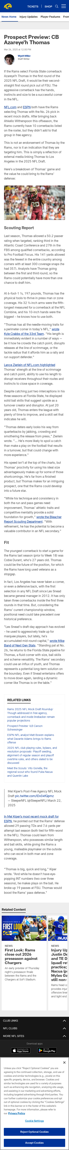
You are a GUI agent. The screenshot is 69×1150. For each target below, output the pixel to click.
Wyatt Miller (24, 55)
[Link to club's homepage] (7, 5)
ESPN (27, 107)
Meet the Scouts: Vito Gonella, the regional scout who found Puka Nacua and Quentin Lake (30, 771)
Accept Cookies (34, 1142)
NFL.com (10, 107)
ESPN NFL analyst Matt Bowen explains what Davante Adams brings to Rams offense (30, 738)
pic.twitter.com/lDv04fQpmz (34, 796)
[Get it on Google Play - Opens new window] (47, 1052)
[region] (34, 1103)
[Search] (56, 6)
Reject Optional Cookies (34, 1131)
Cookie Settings (34, 1120)
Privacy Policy (16, 1113)
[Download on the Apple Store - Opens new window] (20, 1051)
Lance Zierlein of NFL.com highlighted (29, 365)
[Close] (64, 1062)
